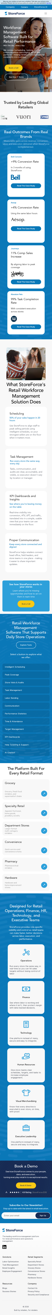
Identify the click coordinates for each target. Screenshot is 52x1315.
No (50, 3)
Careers (24, 7)
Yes (47, 3)
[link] (15, 13)
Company (10, 7)
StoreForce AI (40, 7)
